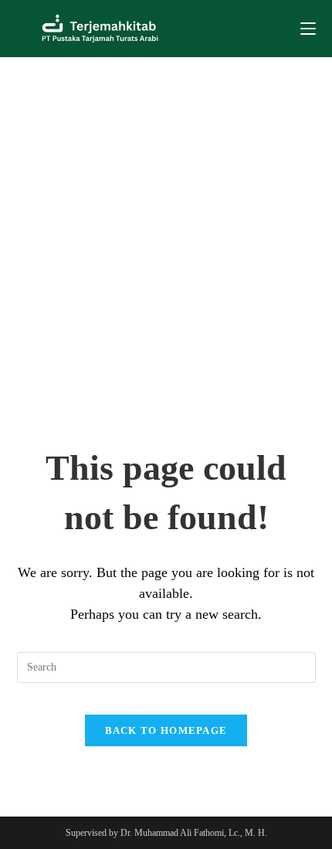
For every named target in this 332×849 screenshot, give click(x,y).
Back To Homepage (166, 730)
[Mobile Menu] (308, 28)
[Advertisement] (166, 231)
